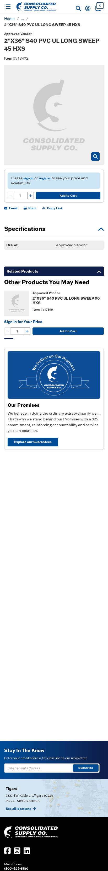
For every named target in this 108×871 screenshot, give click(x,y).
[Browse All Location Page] (54, 798)
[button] (78, 8)
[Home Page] (36, 6)
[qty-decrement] (11, 195)
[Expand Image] (95, 156)
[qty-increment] (30, 195)
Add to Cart (68, 195)
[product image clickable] (16, 303)
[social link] (7, 850)
